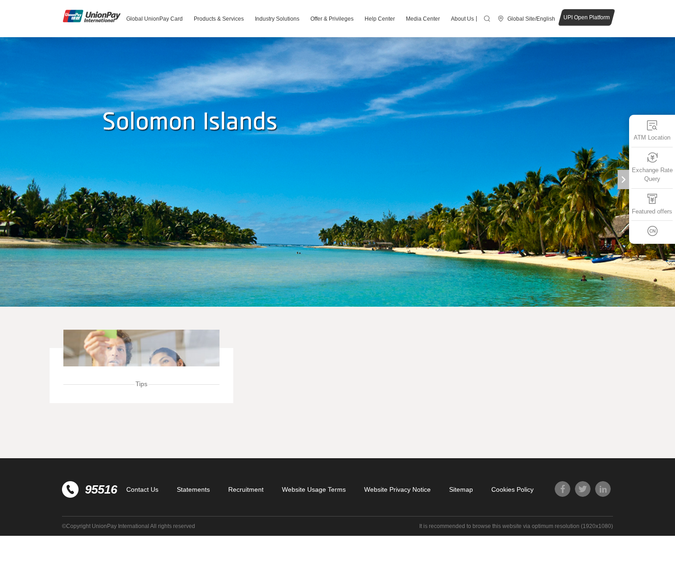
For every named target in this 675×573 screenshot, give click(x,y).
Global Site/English (531, 19)
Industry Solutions (277, 19)
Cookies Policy (512, 489)
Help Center (380, 19)
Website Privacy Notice (397, 489)
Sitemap (461, 489)
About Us (462, 19)
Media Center (423, 19)
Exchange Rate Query (652, 174)
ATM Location (652, 137)
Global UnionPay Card (154, 19)
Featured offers (652, 211)
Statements (193, 489)
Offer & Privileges (332, 19)
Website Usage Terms (314, 489)
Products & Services (219, 19)
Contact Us (142, 489)
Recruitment (246, 489)
